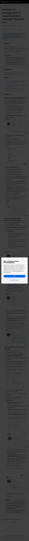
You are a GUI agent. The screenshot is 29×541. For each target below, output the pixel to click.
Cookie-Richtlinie (7, 272)
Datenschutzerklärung (17, 271)
